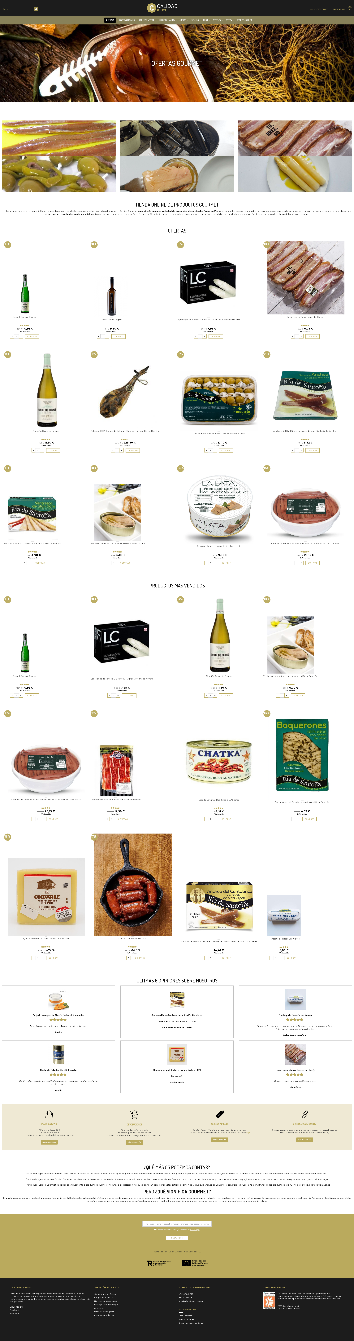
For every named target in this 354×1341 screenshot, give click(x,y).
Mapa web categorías (104, 1312)
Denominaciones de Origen (191, 1323)
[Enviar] (36, 9)
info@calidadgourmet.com (191, 1301)
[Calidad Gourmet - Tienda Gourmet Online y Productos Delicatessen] (162, 8)
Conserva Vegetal (147, 20)
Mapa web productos (104, 1315)
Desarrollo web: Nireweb (289, 1308)
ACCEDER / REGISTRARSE (319, 9)
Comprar (32, 336)
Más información (49, 1142)
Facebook (14, 1310)
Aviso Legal (99, 1308)
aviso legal (195, 1230)
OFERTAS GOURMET (177, 63)
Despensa (217, 20)
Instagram (14, 1313)
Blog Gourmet (185, 1316)
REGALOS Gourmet (244, 20)
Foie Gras (195, 20)
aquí (248, 1133)
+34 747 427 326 (185, 1297)
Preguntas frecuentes (104, 1297)
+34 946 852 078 (186, 1294)
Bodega (229, 20)
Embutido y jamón (167, 20)
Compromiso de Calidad (105, 1294)
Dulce (205, 20)
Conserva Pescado (127, 20)
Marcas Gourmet (186, 1319)
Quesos (182, 20)
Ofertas (110, 20)
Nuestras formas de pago (105, 1301)
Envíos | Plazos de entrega (106, 1304)
